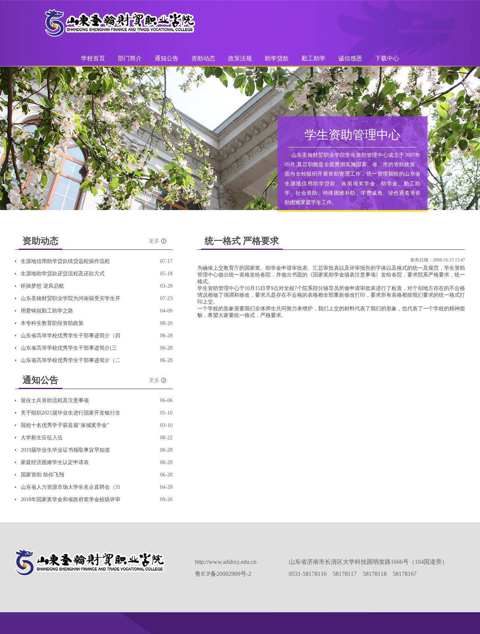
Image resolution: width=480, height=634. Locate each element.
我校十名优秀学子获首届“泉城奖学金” (65, 425)
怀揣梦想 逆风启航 (42, 286)
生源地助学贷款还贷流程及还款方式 (63, 273)
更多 (154, 241)
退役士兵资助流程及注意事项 (55, 400)
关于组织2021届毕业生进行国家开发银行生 (70, 413)
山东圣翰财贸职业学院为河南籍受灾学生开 (70, 298)
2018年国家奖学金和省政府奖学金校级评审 (70, 499)
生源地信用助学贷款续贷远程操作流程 (65, 261)
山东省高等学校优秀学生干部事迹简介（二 (70, 360)
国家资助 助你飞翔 (42, 475)
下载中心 (387, 58)
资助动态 (203, 58)
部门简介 (130, 58)
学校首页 (93, 58)
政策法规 (240, 58)
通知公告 (166, 58)
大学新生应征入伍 (42, 437)
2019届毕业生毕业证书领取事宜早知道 (65, 450)
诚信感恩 (350, 58)
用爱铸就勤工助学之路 (47, 311)
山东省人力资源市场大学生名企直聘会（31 (70, 487)
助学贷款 (277, 58)
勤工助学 (314, 58)
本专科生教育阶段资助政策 (52, 323)
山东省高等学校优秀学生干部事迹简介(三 (69, 348)
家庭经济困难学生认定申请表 (55, 462)
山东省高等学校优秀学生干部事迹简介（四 (70, 335)
